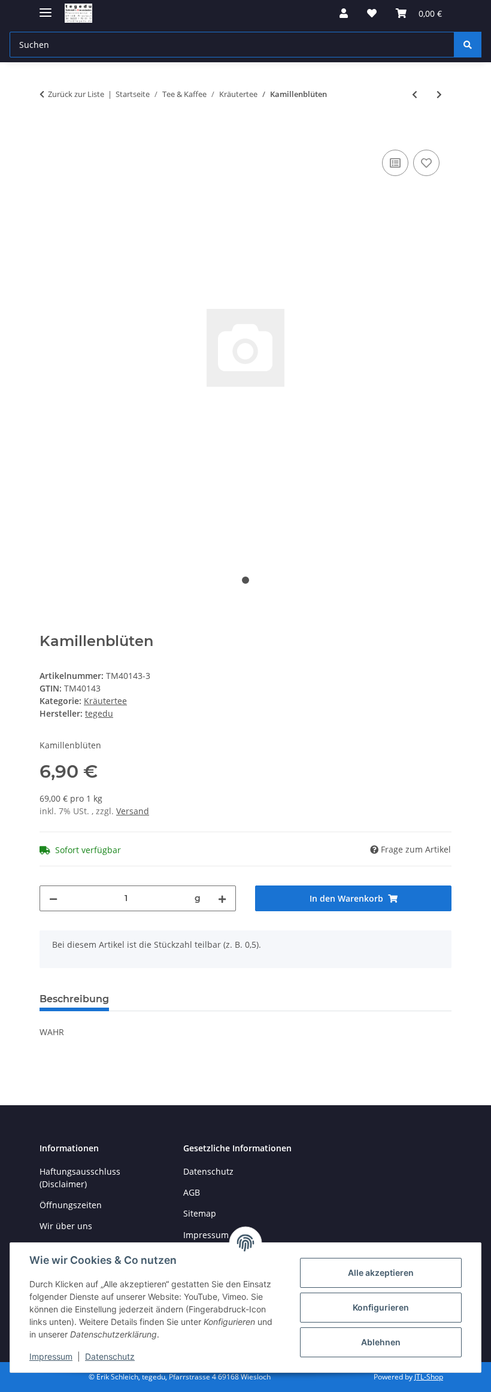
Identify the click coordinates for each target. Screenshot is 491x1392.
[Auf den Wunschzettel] (426, 163)
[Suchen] (467, 44)
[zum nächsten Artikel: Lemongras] (439, 94)
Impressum (50, 1356)
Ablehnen (381, 1342)
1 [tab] (245, 580)
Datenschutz (110, 1356)
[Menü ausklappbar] (45, 7)
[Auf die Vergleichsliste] (395, 163)
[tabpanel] (245, 347)
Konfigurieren (381, 1307)
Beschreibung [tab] (74, 999)
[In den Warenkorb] (49, 133)
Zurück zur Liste (76, 94)
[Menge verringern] (53, 898)
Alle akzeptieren (381, 1272)
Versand (132, 811)
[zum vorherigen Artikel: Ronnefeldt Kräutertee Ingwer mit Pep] (414, 94)
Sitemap (199, 1213)
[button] (343, 13)
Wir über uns (66, 1226)
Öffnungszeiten (71, 1205)
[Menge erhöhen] (222, 898)
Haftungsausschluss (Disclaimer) (80, 1178)
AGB (191, 1192)
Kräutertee (105, 700)
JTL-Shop (428, 1377)
